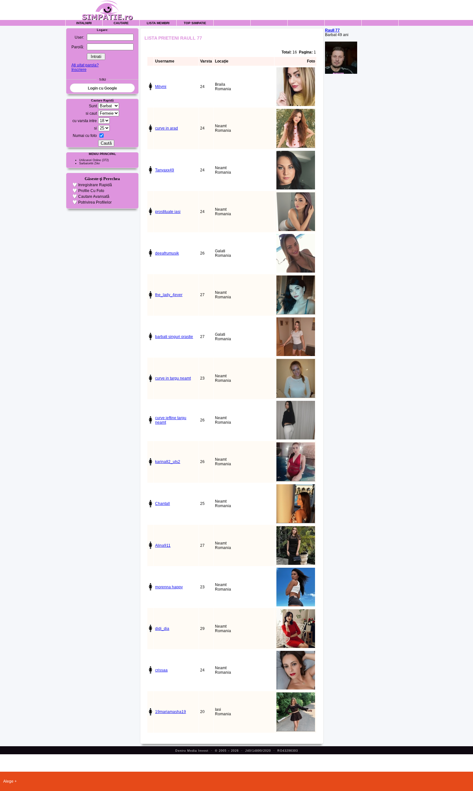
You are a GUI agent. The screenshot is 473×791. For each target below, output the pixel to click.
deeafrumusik (167, 253)
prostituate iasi (168, 211)
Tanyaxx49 (164, 170)
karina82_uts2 (167, 461)
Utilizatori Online (90, 160)
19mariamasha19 (170, 711)
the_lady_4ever (168, 295)
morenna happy (169, 587)
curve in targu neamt (173, 378)
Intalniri (84, 23)
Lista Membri (158, 23)
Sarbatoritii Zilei (89, 163)
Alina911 (163, 545)
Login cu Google (102, 88)
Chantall (162, 503)
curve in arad (166, 128)
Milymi (160, 86)
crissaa (161, 670)
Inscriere (79, 69)
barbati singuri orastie (174, 336)
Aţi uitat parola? (85, 65)
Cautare (121, 23)
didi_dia (162, 628)
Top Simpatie (195, 23)
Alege (8, 781)
